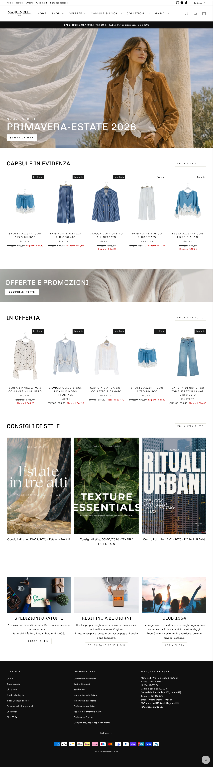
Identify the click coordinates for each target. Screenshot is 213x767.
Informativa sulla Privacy (86, 695)
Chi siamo (12, 689)
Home (10, 2)
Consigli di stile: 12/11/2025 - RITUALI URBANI (174, 539)
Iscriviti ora (174, 645)
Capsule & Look (105, 13)
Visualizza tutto (190, 163)
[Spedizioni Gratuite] (39, 595)
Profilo (19, 2)
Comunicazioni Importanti (20, 706)
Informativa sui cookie (85, 700)
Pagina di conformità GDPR (88, 711)
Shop (56, 13)
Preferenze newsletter (84, 706)
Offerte (76, 13)
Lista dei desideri (59, 2)
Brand (160, 13)
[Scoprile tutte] (106, 285)
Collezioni (137, 13)
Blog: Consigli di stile (18, 700)
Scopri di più (38, 641)
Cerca (10, 678)
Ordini (29, 2)
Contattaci (12, 711)
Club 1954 (41, 2)
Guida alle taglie (15, 695)
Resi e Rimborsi (82, 684)
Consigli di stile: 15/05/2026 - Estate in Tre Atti (38, 539)
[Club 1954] (174, 595)
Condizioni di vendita (85, 678)
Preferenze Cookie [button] (83, 717)
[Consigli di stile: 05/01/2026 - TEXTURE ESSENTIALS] (106, 486)
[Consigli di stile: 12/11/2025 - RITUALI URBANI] (174, 486)
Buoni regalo (13, 684)
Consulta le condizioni (106, 645)
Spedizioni (79, 689)
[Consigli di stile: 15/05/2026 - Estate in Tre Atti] (39, 486)
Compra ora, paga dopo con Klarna (92, 722)
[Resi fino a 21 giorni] (106, 595)
